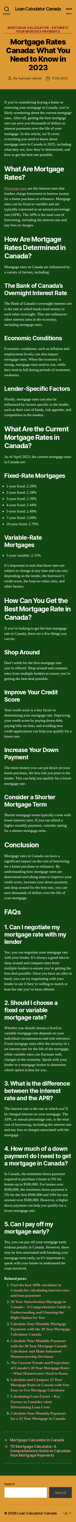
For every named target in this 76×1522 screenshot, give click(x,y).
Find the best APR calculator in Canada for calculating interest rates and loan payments (40, 1290)
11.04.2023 (60, 78)
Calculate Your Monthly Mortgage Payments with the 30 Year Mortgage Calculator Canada (40, 1329)
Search (9, 1484)
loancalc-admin (30, 78)
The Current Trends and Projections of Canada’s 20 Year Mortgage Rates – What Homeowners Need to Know (40, 1368)
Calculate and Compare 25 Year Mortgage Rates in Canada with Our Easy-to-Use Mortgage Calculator (40, 1385)
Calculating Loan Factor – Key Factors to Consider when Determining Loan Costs (35, 1401)
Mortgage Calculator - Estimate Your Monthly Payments (38, 29)
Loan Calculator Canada (38, 9)
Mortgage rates (15, 188)
